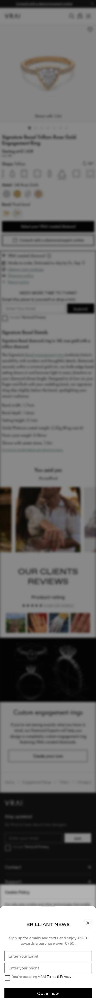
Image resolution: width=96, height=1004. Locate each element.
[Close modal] (48, 502)
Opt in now (48, 993)
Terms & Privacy (59, 976)
